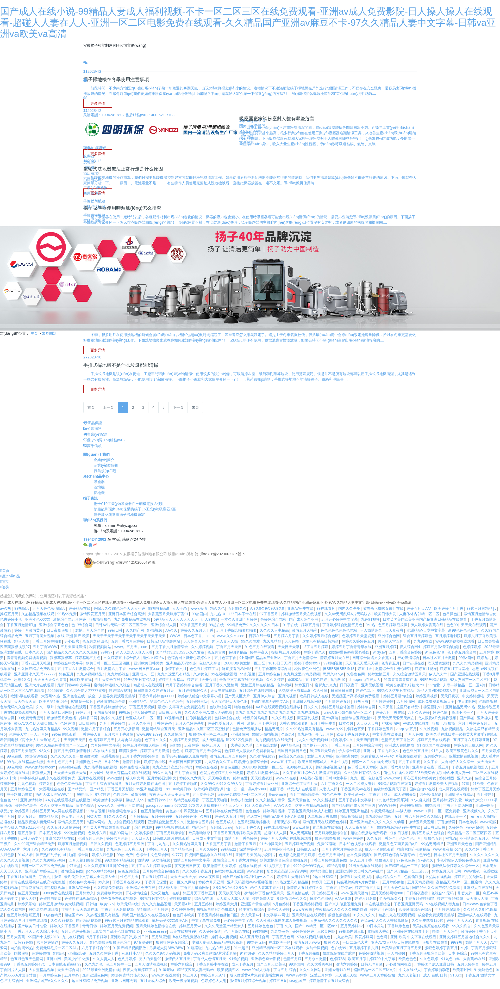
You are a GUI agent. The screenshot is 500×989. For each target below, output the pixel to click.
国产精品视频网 (89, 920)
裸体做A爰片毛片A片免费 (283, 816)
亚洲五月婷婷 (386, 646)
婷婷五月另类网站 (468, 876)
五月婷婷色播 (186, 816)
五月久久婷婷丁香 (103, 953)
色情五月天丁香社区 (397, 739)
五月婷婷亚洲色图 (278, 849)
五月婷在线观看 (91, 778)
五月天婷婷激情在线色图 (145, 783)
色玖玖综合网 (220, 706)
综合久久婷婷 (279, 909)
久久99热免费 (182, 909)
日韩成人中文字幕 (206, 838)
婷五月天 (365, 668)
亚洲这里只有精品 (459, 794)
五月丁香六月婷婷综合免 (342, 849)
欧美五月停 (357, 958)
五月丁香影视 (409, 761)
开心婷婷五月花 (325, 892)
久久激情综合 (175, 734)
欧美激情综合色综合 (415, 909)
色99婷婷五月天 (299, 767)
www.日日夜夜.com (145, 668)
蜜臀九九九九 (326, 684)
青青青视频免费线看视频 (27, 657)
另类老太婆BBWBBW (166, 947)
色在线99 (338, 947)
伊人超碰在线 (144, 712)
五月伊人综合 (264, 695)
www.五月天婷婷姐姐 (377, 975)
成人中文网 (135, 778)
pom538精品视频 (100, 871)
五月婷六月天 (435, 756)
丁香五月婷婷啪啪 (46, 641)
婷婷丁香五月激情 (154, 750)
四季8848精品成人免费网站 (184, 756)
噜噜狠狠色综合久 (123, 810)
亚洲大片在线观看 (39, 684)
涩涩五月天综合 (322, 750)
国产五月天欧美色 (271, 964)
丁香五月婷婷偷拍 (170, 832)
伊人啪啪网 (467, 701)
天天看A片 (182, 903)
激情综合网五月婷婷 (69, 619)
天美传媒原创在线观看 (431, 925)
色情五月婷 (292, 958)
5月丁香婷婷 (97, 936)
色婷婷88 (337, 958)
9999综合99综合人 (308, 865)
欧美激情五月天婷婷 (219, 865)
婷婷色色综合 (26, 805)
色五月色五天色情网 (26, 958)
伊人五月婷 (39, 734)
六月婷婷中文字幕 (105, 745)
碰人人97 (28, 898)
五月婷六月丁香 (286, 635)
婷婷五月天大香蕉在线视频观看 (285, 838)
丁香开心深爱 (156, 882)
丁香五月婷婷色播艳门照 (218, 914)
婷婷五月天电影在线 (293, 876)
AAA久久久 (283, 805)
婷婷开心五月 (323, 882)
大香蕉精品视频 (41, 969)
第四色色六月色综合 (166, 701)
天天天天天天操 (183, 876)
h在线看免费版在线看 (190, 936)
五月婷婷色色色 (260, 925)
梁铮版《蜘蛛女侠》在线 (383, 608)
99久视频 (70, 728)
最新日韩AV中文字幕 (74, 684)
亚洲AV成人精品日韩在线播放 (395, 942)
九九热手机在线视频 (100, 767)
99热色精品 (52, 914)
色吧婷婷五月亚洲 (129, 843)
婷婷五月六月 (227, 903)
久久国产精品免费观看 (36, 668)
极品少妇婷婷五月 (14, 810)
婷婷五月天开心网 (201, 679)
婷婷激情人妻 (263, 898)
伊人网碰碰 (396, 953)
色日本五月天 (72, 816)
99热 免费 (125, 854)
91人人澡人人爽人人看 (134, 652)
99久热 (103, 882)
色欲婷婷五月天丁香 (389, 788)
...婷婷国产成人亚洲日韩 (434, 964)
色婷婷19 (67, 723)
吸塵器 (88, 156)
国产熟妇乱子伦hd (51, 854)
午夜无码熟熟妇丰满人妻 (391, 810)
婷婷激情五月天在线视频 (301, 613)
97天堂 (75, 865)
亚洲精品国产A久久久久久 (47, 980)
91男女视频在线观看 (365, 865)
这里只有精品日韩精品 (320, 641)
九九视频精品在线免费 (273, 739)
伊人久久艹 (438, 673)
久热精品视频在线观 (37, 613)
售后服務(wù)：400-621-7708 (150, 114)
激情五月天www (307, 942)
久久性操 (320, 690)
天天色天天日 (25, 701)
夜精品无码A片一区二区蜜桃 (459, 882)
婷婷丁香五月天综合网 (203, 750)
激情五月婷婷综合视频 (248, 980)
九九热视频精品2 (90, 673)
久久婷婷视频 (202, 646)
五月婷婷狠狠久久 (192, 690)
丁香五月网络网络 (457, 805)
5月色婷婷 (281, 903)
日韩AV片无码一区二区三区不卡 (121, 624)
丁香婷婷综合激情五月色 (342, 624)
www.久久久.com (231, 635)
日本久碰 (346, 723)
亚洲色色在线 (74, 695)
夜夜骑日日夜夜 (187, 865)
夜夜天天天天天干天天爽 (169, 794)
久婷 (464, 947)
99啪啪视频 (332, 663)
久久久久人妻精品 (274, 630)
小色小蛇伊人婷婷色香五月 (458, 860)
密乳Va (451, 838)
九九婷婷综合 (118, 673)
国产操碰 (466, 717)
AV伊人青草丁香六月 (266, 887)
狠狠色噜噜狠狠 (327, 838)
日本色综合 (85, 805)
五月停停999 (161, 816)
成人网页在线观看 (453, 788)
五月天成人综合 (153, 980)
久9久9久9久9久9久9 (267, 608)
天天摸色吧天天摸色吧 (229, 701)
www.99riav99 (148, 734)
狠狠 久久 (331, 942)
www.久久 (105, 805)
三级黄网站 (326, 931)
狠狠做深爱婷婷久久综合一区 (455, 865)
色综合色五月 (410, 838)
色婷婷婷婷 (472, 646)
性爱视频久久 (391, 898)
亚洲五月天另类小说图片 (255, 854)
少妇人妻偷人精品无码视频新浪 (218, 942)
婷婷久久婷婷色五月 (358, 641)
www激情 (115, 778)
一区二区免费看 (447, 810)
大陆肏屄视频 (317, 947)
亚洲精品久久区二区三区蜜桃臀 (203, 728)
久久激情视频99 (262, 756)
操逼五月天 (9, 613)
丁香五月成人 (380, 794)
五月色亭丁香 (225, 657)
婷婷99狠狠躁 (410, 805)
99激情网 (466, 657)
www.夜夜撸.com (447, 849)
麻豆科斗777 (131, 953)
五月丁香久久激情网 (221, 684)
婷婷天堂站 (27, 903)
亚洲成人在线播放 (399, 745)
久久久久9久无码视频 (162, 953)
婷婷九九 (484, 657)
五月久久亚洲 (139, 723)
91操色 (59, 953)
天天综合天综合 (196, 641)
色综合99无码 (443, 892)
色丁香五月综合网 (461, 652)
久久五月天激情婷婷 (63, 827)
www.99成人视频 (256, 969)
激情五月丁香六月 (261, 723)
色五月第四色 (151, 810)
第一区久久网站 (182, 882)
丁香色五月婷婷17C (29, 964)
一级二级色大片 (355, 942)
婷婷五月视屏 (426, 668)
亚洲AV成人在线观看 (474, 914)
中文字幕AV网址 (276, 914)
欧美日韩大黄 (385, 613)
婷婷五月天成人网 (468, 745)
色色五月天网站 (331, 854)
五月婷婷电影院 (448, 635)
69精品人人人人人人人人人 (176, 619)
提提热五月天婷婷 (286, 652)
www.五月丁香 (283, 761)
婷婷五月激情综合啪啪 (441, 646)
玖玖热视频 (161, 860)
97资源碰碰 (143, 942)
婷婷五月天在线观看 (433, 739)
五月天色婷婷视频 (75, 931)
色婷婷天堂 (18, 734)
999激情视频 (74, 832)
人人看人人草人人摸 (232, 898)
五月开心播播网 (126, 728)
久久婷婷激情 (210, 931)
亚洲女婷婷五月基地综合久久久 (464, 936)
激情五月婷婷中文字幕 (191, 860)
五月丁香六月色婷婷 (127, 641)
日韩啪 (91, 903)
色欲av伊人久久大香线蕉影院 (384, 920)
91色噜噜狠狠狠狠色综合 (110, 942)
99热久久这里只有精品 (395, 690)
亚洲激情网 (240, 734)
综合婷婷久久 (342, 739)
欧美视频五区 (228, 969)
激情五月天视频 (421, 821)
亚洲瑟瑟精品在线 (59, 838)
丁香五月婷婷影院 (419, 898)
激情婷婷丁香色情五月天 (264, 892)
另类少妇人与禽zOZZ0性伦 (22, 827)
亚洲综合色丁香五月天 (299, 783)
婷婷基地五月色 (88, 657)
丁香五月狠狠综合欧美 (427, 953)
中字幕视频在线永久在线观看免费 (47, 778)
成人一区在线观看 (379, 849)
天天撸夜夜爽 (219, 778)
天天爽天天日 (75, 739)
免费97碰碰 (326, 843)
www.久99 (334, 728)
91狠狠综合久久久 (292, 898)
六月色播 (7, 854)
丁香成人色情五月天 (209, 958)
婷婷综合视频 (120, 690)
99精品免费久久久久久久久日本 (253, 624)
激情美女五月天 (70, 821)
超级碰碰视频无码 (330, 767)
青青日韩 (89, 925)
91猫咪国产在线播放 (434, 745)
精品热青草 (336, 865)
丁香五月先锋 (309, 953)
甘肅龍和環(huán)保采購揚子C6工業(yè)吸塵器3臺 (135, 508)
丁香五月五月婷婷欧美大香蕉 (237, 832)
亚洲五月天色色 (90, 838)
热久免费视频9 (359, 854)
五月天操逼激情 (73, 646)
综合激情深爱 (430, 794)
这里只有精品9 (408, 706)
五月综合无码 (203, 794)
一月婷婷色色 (50, 975)
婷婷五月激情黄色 (28, 630)
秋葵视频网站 (100, 646)
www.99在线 (286, 778)
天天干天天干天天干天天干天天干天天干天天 (130, 635)
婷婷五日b (303, 684)
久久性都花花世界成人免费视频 (281, 920)
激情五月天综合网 (89, 630)
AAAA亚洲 (343, 898)
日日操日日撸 (342, 690)
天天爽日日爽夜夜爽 (185, 761)
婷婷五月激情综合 (398, 695)
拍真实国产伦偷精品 (413, 849)
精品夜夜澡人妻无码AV (36, 821)
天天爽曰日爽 (367, 739)
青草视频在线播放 (327, 827)
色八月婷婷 (127, 958)
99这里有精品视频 (119, 860)
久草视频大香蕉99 (322, 816)
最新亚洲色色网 (95, 975)
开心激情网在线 (398, 964)
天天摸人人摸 (477, 898)
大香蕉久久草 (242, 745)
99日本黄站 (375, 925)
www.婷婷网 (353, 838)
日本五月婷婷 (50, 832)
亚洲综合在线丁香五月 (430, 767)
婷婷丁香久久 (315, 652)
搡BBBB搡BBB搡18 (338, 668)
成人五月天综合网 (254, 936)
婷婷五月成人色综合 (427, 832)
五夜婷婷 (191, 745)
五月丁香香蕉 (186, 772)
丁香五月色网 (283, 936)
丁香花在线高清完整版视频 (43, 887)
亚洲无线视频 (372, 684)
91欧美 (478, 783)
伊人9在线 (209, 619)
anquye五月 (406, 728)
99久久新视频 (324, 799)
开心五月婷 (324, 734)
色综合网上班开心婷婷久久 (189, 657)
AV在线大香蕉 (104, 750)
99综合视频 (95, 810)
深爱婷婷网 (364, 936)
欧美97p (107, 903)
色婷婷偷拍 (41, 953)
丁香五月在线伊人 (127, 882)
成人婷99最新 (405, 794)
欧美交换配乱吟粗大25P (405, 684)
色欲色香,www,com (384, 778)
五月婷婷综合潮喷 (367, 745)
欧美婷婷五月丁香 (448, 608)
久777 (177, 854)
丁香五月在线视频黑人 (470, 767)
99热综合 (21, 608)
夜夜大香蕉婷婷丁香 (139, 969)
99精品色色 (290, 745)
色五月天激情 (29, 892)
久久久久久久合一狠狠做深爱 (74, 756)
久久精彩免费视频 (108, 887)
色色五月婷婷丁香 (204, 668)
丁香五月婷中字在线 (212, 964)
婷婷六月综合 (181, 964)
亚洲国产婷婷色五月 (41, 871)
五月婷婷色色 (269, 673)
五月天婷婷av (351, 925)
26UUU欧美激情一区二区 (244, 663)
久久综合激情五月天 (409, 673)
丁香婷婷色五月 (380, 728)
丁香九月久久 (388, 750)
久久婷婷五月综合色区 (320, 635)
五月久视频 (287, 695)
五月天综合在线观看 (308, 914)
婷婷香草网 (88, 717)
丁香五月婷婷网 (154, 876)
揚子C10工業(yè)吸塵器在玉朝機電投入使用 (129, 503)
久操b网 (96, 772)
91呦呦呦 (166, 969)
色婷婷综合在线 (227, 717)
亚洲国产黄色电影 (255, 903)
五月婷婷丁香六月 (363, 947)
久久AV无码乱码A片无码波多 (347, 613)
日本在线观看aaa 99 (65, 964)
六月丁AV (30, 849)
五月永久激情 (316, 958)
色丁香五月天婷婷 (362, 767)
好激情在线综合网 (111, 701)
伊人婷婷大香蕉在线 (426, 624)
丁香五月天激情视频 (117, 909)
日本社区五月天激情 (439, 657)
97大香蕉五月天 (193, 624)
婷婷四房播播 (274, 810)
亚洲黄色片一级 (88, 761)
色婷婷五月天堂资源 (358, 635)
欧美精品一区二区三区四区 (469, 832)
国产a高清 (330, 717)
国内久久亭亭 (349, 608)
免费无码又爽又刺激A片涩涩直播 (210, 953)
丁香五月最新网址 (194, 887)
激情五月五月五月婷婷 (228, 756)
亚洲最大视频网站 (307, 701)
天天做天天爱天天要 (361, 663)
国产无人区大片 (237, 695)
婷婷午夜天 (259, 652)
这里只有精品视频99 (311, 805)
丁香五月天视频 (142, 706)
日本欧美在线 (81, 679)
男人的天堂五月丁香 (394, 641)
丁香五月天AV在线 (355, 788)
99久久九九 (162, 772)
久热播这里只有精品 (102, 914)
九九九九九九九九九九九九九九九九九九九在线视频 (277, 712)
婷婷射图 (446, 778)
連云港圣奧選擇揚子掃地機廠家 (119, 514)
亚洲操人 (484, 717)
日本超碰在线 (413, 663)
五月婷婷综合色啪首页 (161, 871)
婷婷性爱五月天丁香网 (226, 723)
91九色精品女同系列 (391, 799)
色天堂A (253, 816)
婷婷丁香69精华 (450, 898)
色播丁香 (276, 788)
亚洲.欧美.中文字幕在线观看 (413, 936)
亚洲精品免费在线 (140, 887)
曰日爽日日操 (434, 827)
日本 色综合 (457, 953)
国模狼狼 (21, 953)
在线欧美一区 (455, 816)
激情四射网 (131, 761)
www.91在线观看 (166, 975)
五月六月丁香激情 (118, 734)
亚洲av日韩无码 (124, 980)
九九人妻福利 (409, 975)
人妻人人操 (328, 788)
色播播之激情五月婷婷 (297, 854)
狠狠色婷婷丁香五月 (441, 947)
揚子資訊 (90, 498)
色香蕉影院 (110, 756)
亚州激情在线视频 (463, 756)
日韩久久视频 (101, 843)
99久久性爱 (250, 641)
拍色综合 (199, 827)
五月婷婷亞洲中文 (161, 778)
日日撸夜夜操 (417, 892)
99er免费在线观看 (57, 892)
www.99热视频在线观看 (454, 641)
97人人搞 (21, 641)
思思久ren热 (333, 673)
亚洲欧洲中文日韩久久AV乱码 (359, 871)
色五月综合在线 (236, 931)
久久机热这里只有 (187, 843)
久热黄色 (200, 673)
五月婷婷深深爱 (447, 909)
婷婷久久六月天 (192, 778)
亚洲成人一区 (143, 673)
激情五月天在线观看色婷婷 (325, 821)
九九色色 (114, 849)
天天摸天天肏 (230, 892)
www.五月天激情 (354, 892)
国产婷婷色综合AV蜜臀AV (395, 854)
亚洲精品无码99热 (181, 663)
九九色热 (304, 734)
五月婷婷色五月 (23, 788)
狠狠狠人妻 (41, 772)
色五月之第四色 (95, 641)
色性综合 (120, 794)
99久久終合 (461, 925)
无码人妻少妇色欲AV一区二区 (347, 712)
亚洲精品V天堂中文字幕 (426, 630)
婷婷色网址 (365, 690)
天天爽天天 (133, 849)
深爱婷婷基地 (250, 849)
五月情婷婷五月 (337, 701)
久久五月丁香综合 (381, 838)
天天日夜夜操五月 (359, 827)
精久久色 (217, 608)
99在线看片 (325, 608)
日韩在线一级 (260, 635)
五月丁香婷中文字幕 (355, 799)
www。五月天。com (131, 646)
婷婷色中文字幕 (82, 882)
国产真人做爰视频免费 (343, 903)
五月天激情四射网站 (56, 712)
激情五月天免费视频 (356, 876)
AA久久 (171, 630)
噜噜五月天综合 (445, 931)
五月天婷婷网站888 (387, 892)
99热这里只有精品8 (139, 679)
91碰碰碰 (194, 947)
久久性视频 (429, 728)
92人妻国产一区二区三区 (470, 679)
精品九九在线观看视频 (396, 914)
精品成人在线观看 (147, 684)
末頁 (195, 407)
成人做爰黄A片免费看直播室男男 (256, 975)
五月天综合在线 (107, 679)
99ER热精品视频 (433, 679)
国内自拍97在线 (422, 788)
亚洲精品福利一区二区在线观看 (277, 947)
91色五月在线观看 (259, 646)
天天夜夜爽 (394, 630)
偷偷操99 (138, 794)
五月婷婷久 (85, 892)
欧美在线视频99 (183, 931)
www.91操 (422, 810)
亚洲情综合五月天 (474, 838)
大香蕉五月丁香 (218, 843)
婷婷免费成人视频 (134, 767)
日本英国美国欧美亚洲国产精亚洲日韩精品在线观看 (425, 619)
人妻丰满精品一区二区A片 (464, 684)
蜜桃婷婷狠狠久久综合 (112, 684)
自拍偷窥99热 (21, 947)
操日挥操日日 (351, 816)
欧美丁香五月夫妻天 (352, 734)
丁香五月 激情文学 (480, 975)
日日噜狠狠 (87, 723)
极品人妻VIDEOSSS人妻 (436, 690)
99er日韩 (115, 630)
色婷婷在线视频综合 (81, 898)
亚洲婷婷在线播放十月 (411, 931)
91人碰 (456, 975)
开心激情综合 (409, 657)
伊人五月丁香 (361, 860)
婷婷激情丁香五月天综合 (329, 980)
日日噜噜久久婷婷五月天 (154, 690)
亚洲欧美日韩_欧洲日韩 (129, 936)
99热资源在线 (36, 756)
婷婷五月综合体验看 (337, 706)
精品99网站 (118, 832)
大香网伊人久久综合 (457, 761)
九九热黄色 (280, 931)
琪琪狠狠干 (128, 750)
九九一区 (357, 778)
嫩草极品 (295, 679)
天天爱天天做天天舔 (70, 772)
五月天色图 (414, 734)
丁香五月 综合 (284, 969)
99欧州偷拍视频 (265, 734)
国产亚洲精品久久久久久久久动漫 (377, 821)
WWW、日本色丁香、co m (192, 635)
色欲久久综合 (210, 663)
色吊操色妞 (451, 613)
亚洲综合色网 (389, 635)
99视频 (124, 712)
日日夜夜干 (349, 684)
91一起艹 (241, 947)
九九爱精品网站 (378, 816)
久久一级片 (45, 706)
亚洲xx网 (53, 958)
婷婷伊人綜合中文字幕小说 (199, 695)
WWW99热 (387, 805)
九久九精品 (272, 641)
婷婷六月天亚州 (211, 882)
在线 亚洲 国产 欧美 (73, 635)
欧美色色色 (407, 958)
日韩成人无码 (307, 849)
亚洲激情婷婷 (31, 799)
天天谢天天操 (346, 975)
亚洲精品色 (138, 701)
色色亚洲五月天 (415, 750)
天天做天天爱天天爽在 (396, 717)
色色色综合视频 (69, 783)
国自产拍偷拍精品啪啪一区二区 (247, 876)
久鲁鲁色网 (356, 673)
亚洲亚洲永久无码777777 (35, 673)
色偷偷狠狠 (413, 876)
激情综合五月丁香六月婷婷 (235, 860)
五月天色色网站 (396, 887)
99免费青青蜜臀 (31, 717)
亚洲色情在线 (298, 892)
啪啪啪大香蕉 (379, 931)
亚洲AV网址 (485, 805)
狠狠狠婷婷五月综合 (172, 942)
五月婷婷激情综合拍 (331, 832)
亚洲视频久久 (474, 810)
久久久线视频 (282, 717)
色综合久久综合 (291, 756)
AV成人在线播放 (416, 723)
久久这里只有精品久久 (362, 772)
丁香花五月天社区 (36, 663)
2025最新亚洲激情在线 (101, 969)
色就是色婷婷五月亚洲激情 (221, 772)
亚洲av (368, 750)
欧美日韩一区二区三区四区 (108, 663)
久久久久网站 (310, 969)
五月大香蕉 (16, 936)
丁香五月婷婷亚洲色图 (328, 860)
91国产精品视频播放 (129, 947)
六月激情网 (406, 701)
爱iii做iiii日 (277, 794)
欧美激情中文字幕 (107, 799)
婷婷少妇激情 (242, 799)
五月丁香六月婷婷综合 (140, 756)
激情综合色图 (72, 871)
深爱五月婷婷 (321, 975)
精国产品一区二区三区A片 (374, 969)
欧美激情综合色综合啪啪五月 (283, 860)
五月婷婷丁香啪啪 (182, 783)
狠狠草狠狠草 (61, 657)
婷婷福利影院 (180, 898)
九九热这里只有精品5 (42, 728)
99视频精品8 (158, 608)
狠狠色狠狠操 (339, 914)
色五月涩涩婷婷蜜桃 (253, 821)
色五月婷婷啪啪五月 (23, 914)
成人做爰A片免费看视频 (436, 717)
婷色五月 (66, 673)
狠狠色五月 (433, 838)
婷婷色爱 (240, 778)
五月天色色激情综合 (49, 608)
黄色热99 (173, 810)
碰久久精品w (153, 657)
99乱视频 (247, 673)
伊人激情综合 (371, 630)
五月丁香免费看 (323, 723)
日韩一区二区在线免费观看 (373, 761)
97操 (465, 783)
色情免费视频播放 (246, 728)
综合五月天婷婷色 (417, 635)
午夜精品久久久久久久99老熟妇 (341, 909)
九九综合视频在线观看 (126, 821)
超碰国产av (74, 914)
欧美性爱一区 (355, 794)
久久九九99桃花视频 (49, 860)
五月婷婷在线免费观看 (224, 810)
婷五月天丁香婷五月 (199, 892)
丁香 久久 (284, 925)
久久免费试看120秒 (427, 920)
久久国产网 (135, 630)
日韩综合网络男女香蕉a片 (373, 657)
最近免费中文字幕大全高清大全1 (90, 876)
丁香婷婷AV (162, 723)
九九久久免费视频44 (311, 739)
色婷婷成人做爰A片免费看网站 (249, 750)
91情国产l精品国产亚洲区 (260, 657)
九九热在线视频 (217, 947)
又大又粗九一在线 (165, 892)
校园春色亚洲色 (307, 668)
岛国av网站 (95, 821)
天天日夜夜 (450, 695)
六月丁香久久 (332, 783)
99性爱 (434, 684)
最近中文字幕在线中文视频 (241, 679)
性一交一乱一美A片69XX (246, 788)
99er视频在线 (70, 767)
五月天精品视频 (420, 882)
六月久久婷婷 (419, 712)
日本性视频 (339, 761)
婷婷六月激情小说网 (263, 772)
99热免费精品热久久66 (129, 975)
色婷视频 (284, 684)
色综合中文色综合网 (152, 854)
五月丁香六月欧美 (394, 767)
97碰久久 (425, 860)
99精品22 (228, 849)
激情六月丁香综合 (95, 728)
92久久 (45, 750)
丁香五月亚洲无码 (408, 903)
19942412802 (94, 539)
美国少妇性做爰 (77, 958)
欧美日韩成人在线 (314, 695)
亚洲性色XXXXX (37, 619)
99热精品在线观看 (184, 799)
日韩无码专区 (31, 838)
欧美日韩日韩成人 (312, 761)
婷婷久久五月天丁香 (196, 630)
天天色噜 (291, 641)
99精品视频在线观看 (394, 783)
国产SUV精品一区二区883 (407, 871)
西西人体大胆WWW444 (54, 794)
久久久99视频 (62, 920)
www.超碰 (474, 827)
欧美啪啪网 (462, 969)
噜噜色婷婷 (243, 706)
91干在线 (290, 624)
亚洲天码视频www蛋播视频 (249, 882)
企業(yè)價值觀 (106, 465)
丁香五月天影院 (120, 788)
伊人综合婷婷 (349, 750)
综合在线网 (143, 827)
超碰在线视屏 (250, 865)
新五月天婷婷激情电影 (72, 750)
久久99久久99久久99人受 (221, 783)
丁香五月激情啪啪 (21, 624)
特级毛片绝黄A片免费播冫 (358, 882)
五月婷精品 (139, 816)
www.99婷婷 (296, 975)
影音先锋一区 (469, 892)
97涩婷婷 (102, 794)
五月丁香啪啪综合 (304, 794)
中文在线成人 (410, 969)
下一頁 (178, 407)
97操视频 (154, 630)
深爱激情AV (193, 810)
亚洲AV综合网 (79, 887)
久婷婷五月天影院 (184, 739)
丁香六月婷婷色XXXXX (156, 695)
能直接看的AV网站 (237, 668)
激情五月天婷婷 (320, 756)
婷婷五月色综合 (383, 909)
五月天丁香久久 (247, 827)
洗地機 (99, 487)
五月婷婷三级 (197, 701)
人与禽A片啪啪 (129, 739)
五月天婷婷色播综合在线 (156, 925)
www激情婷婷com (40, 767)
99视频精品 (173, 717)
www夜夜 (472, 871)
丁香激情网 (446, 821)
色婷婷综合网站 (273, 619)
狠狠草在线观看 (435, 942)
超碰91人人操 (275, 832)
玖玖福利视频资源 (208, 788)
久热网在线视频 (438, 876)
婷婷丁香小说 (155, 761)
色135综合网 (81, 624)
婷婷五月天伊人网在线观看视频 (57, 810)
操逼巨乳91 (432, 706)
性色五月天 (129, 876)
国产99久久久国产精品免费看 (436, 887)
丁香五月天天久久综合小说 (36, 931)
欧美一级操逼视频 (183, 980)
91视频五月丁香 (277, 865)
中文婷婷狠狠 (473, 695)
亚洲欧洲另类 (347, 756)
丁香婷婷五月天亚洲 (261, 783)
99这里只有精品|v (481, 608)
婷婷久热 (46, 783)
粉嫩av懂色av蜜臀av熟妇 (349, 652)
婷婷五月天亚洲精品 (351, 810)
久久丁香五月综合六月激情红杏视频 (312, 772)
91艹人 (437, 750)
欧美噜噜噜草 (199, 832)
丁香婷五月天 (156, 849)
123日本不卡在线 (242, 613)
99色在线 (14, 756)
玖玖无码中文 (128, 903)
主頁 (34, 333)
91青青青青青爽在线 (400, 679)
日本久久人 (34, 652)
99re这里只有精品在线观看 (127, 920)
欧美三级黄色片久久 (462, 750)
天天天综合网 (68, 969)
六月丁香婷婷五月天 (474, 723)
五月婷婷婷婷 (382, 701)
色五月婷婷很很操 (392, 624)
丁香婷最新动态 (436, 969)
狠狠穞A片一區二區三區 (208, 734)
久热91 (205, 816)
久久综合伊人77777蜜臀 (86, 690)
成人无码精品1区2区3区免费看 (227, 739)
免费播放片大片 (109, 892)
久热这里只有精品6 (294, 690)
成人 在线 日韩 (435, 975)
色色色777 (8, 799)
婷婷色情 (440, 712)
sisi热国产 (297, 980)
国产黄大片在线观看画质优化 (107, 827)
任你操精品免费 (198, 717)
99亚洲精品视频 (149, 788)
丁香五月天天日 (229, 646)
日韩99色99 (23, 942)
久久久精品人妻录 (270, 799)
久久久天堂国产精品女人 (224, 925)
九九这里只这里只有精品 (172, 767)
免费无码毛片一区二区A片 (57, 947)
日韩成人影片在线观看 (171, 838)
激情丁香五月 (245, 843)
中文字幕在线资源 (387, 734)
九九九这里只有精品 (173, 673)
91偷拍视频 (238, 958)
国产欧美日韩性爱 (32, 925)
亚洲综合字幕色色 (53, 624)
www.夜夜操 (209, 876)
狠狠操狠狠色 (100, 619)
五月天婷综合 (468, 964)
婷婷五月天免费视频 (116, 925)
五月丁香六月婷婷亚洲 (471, 739)
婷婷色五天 (355, 728)
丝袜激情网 (391, 723)
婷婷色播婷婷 (303, 931)
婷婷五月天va (190, 925)
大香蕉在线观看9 (293, 723)
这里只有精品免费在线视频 (128, 772)
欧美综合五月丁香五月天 (402, 947)
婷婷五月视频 (427, 695)
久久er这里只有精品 (56, 805)
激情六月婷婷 (347, 964)
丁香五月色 (340, 745)
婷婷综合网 (366, 706)
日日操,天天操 (169, 712)
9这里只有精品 (324, 876)
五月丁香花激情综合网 (273, 668)
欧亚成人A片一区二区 (143, 717)
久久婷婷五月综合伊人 (122, 657)
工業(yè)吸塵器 (95, 187)
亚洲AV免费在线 (300, 608)
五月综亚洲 (161, 936)
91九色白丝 (450, 958)
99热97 (107, 652)
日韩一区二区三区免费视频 (43, 865)
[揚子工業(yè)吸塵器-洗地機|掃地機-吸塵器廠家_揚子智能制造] (161, 129)
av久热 (5, 608)
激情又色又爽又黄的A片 (398, 843)
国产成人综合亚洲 (303, 619)
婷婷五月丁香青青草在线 (352, 646)
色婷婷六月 (97, 832)
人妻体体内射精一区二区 (419, 613)
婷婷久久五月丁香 (229, 816)
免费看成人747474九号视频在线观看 (391, 756)
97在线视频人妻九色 (442, 903)
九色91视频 (370, 619)
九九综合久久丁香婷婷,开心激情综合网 (236, 761)
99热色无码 (256, 942)
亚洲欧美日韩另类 (148, 663)
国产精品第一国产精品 (86, 788)
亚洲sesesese (155, 931)
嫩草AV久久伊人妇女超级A (35, 723)
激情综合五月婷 (200, 821)
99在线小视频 (311, 778)
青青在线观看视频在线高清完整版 (38, 882)
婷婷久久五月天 (74, 942)
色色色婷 (252, 810)
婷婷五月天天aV (459, 920)
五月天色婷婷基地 (189, 723)
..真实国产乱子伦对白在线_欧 (117, 931)
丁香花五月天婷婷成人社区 (310, 810)
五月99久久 (237, 608)
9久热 (370, 624)
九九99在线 (423, 641)
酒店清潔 (90, 173)
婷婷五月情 (310, 624)
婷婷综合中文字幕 (68, 663)
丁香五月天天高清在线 (79, 909)
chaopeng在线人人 (364, 679)
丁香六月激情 (50, 876)
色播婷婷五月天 (101, 739)
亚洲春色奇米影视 (265, 958)
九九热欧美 (343, 936)
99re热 (456, 942)
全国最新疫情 (105, 712)
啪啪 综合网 (79, 854)
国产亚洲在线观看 (464, 673)
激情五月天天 (476, 942)
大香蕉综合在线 (52, 788)
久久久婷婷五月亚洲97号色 (106, 865)
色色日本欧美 (184, 914)
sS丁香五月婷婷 (315, 646)
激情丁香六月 (175, 668)
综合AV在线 (203, 898)
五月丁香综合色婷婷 (405, 652)
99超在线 (216, 624)
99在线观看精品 (277, 827)
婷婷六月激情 (366, 898)
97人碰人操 (420, 799)
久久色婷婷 (429, 958)
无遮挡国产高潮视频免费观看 (356, 695)
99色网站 (14, 767)
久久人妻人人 (104, 958)
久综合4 (287, 734)
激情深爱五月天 (92, 613)
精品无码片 (274, 728)
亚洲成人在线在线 (477, 887)
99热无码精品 (432, 843)
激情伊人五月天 (177, 958)
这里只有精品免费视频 (90, 980)
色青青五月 (390, 663)
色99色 (425, 854)
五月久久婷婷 (206, 849)
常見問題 (49, 333)
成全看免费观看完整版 (119, 898)
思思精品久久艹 (388, 876)
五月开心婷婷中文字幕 (339, 619)
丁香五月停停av (339, 887)
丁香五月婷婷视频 (307, 903)
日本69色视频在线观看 (357, 843)
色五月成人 (225, 821)
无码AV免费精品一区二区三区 (241, 794)
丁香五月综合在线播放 (103, 783)
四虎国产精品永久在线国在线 (208, 854)
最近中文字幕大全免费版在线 (182, 706)
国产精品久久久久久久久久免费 (71, 652)
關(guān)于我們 (96, 454)
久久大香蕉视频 (320, 964)
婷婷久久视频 (111, 717)
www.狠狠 (488, 821)
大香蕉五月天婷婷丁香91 (168, 613)
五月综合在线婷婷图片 (257, 690)
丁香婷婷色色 (398, 925)
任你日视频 (399, 832)
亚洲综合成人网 (164, 624)
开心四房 (72, 641)
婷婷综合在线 (206, 767)
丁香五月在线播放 (21, 876)
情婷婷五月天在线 (334, 657)
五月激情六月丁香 (111, 668)
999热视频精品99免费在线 (398, 827)
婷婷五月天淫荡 (23, 750)
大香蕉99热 (50, 695)
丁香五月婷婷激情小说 (108, 706)
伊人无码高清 (300, 832)
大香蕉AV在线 (474, 958)
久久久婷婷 (275, 679)
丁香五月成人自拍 (88, 849)
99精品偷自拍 (321, 871)
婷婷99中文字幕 (382, 958)
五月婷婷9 (485, 794)
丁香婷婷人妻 (90, 734)
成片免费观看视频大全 (436, 701)
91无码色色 (483, 969)
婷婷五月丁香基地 (454, 668)
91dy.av (379, 652)
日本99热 (111, 761)
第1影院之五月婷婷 (152, 909)
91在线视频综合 (378, 903)
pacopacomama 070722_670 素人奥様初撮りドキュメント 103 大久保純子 (208, 805)
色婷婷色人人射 (214, 980)
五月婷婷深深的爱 (447, 799)
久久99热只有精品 (56, 849)
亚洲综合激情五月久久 (166, 821)
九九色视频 (27, 783)
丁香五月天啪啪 (215, 799)
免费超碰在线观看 (71, 706)
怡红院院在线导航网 (339, 953)
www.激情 (198, 608)
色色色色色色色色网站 (339, 630)
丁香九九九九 (158, 843)
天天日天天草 (288, 646)
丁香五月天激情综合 (300, 657)
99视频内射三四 (352, 931)
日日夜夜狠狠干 (59, 630)
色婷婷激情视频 (371, 953)
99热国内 (199, 613)
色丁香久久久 (156, 739)
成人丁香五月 (242, 964)
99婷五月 (83, 712)
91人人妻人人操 (225, 641)
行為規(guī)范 (105, 470)
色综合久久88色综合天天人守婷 (119, 608)
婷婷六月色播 (103, 854)
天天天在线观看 (473, 624)
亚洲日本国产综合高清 (126, 613)
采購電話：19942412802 (103, 114)
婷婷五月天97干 (214, 975)
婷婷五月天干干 (215, 745)
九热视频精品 (452, 728)
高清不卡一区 (462, 712)
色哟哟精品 (238, 652)
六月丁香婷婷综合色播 (184, 684)
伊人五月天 (27, 816)
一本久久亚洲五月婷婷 (239, 619)
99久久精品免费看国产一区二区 (62, 745)
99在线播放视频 (224, 673)
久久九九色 (94, 964)
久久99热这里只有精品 (304, 728)
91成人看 (25, 854)
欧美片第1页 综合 (53, 701)
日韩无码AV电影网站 (163, 641)
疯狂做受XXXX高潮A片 (170, 920)
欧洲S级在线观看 (24, 695)
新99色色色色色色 (463, 630)
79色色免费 (331, 794)
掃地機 (99, 492)
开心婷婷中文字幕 (238, 920)
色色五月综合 (129, 871)
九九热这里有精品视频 (301, 673)
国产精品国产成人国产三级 (353, 805)
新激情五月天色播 (61, 717)
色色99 (452, 624)
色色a (177, 750)
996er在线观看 (64, 734)
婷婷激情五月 (379, 673)
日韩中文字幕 (336, 778)
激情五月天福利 (304, 630)
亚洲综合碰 (77, 953)
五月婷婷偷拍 (393, 882)
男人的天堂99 (150, 958)
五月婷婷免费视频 (299, 843)
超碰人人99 (135, 799)
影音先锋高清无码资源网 (287, 871)
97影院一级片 (82, 701)
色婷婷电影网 (50, 898)
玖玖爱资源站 (438, 663)
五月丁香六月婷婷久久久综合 (417, 816)
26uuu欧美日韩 (178, 788)
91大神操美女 (270, 843)
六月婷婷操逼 (47, 942)
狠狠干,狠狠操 (443, 723)
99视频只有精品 (153, 898)
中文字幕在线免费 (206, 920)
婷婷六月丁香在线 (390, 712)
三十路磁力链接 (19, 794)
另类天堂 (93, 816)
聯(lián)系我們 (95, 147)
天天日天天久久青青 (50, 679)
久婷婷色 (455, 827)
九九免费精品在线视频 (132, 619)
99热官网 (432, 805)
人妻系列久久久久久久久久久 (334, 920)
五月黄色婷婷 (316, 679)
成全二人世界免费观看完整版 (111, 695)
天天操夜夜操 (262, 778)
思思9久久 (22, 679)
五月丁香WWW (45, 646)
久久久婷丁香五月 (479, 849)
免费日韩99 (156, 799)
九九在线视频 (73, 936)
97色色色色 (405, 860)
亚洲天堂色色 (299, 799)
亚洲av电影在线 (337, 969)
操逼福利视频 (307, 717)
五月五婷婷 (203, 903)
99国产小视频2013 (43, 936)
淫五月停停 (27, 832)
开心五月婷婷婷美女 (419, 778)
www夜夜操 (302, 909)
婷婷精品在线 (79, 608)
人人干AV (179, 608)
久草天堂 (386, 706)
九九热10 (217, 613)
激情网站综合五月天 (158, 728)
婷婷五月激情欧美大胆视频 (436, 783)
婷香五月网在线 (130, 805)
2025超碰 (55, 690)
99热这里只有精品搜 (292, 882)
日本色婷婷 (468, 821)
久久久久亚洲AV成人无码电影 (208, 712)
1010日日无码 (279, 663)
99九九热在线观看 (43, 909)
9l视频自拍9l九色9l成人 (216, 909)
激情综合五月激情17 (358, 717)
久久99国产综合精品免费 (34, 843)
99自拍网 (260, 931)
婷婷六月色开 (117, 838)
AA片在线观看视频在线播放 (278, 706)
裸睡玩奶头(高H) (286, 821)
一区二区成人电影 (360, 783)
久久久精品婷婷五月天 (276, 953)
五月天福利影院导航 (85, 860)
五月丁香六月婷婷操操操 (151, 865)
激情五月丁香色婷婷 (240, 838)
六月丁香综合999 (96, 947)
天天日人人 (140, 838)
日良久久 (311, 706)
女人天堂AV (250, 914)
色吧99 (175, 745)
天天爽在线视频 (223, 690)
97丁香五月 (268, 613)
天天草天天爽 (367, 723)
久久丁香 (430, 761)
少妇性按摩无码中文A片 (270, 701)
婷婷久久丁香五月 (64, 925)
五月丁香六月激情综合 (170, 646)
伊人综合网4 (410, 646)
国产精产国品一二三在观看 (407, 865)
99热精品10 (48, 816)
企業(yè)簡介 (104, 459)
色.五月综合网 (11, 980)
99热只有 (360, 701)
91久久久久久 (115, 816)
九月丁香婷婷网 (112, 723)
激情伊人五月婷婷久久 (304, 887)
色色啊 (381, 936)
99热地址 (84, 794)
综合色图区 (230, 767)
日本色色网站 (321, 898)
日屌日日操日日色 (292, 750)
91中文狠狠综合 (252, 909)
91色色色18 (434, 652)
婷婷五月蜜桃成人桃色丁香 (145, 745)
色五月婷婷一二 (119, 964)
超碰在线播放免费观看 (369, 832)
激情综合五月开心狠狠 (393, 668)
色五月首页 (216, 652)
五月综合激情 (267, 745)
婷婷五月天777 (419, 608)
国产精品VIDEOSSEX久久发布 (180, 652)
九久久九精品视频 (467, 663)
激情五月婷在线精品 (257, 684)
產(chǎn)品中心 (96, 476)
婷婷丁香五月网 (367, 887)
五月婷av (71, 975)
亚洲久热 (464, 778)
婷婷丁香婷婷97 (307, 663)
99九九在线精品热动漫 (25, 761)
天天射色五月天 (59, 761)
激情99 (143, 860)
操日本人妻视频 (224, 936)
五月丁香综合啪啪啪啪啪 (236, 630)
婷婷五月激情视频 (72, 843)
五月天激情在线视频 (151, 964)
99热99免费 (67, 613)
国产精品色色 (181, 849)
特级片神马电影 (255, 717)
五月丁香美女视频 (39, 635)
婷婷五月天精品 (171, 679)
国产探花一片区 (315, 745)
